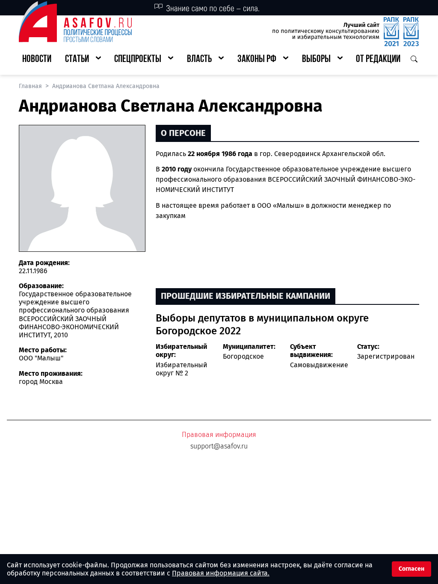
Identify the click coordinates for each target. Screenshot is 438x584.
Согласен (411, 568)
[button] (83, 59)
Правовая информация (219, 435)
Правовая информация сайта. (220, 573)
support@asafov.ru (219, 446)
